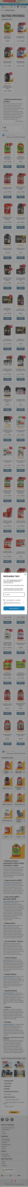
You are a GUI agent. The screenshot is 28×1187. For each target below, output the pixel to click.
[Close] (25, 574)
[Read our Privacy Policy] (24, 602)
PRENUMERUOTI (14, 608)
